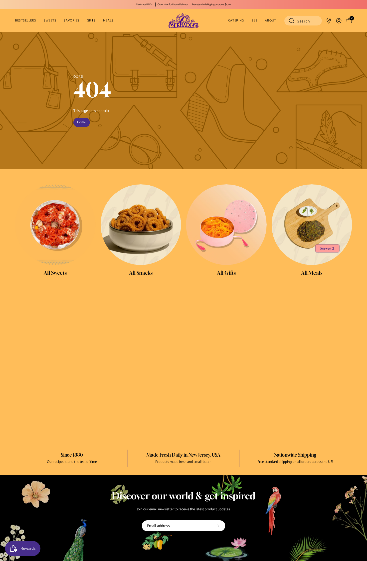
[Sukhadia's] (183, 20)
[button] (303, 20)
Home (81, 122)
